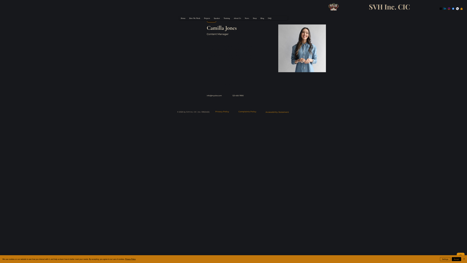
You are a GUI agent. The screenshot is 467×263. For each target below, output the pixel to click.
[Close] (464, 259)
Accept (456, 259)
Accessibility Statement (277, 112)
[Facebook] (453, 8)
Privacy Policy (222, 111)
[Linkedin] (444, 8)
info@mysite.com (214, 95)
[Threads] (440, 8)
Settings (445, 259)
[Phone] (457, 8)
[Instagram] (449, 8)
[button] (461, 8)
